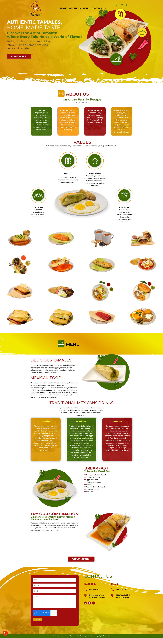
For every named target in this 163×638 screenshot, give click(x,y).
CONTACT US (98, 8)
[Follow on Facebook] (127, 5)
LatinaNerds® (105, 636)
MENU (86, 8)
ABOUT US (75, 8)
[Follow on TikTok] (117, 5)
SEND (38, 619)
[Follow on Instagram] (122, 5)
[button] (20, 238)
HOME (63, 8)
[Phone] (5, 633)
